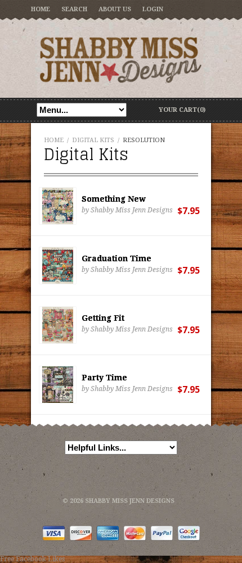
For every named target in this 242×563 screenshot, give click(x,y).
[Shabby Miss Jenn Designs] (121, 59)
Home (40, 9)
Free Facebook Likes (32, 559)
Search (74, 9)
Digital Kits (93, 140)
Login (152, 9)
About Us (114, 9)
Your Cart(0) (182, 109)
